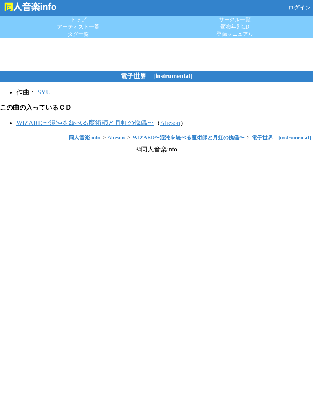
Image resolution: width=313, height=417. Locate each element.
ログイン (299, 7)
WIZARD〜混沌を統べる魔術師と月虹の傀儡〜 (85, 122)
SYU (44, 92)
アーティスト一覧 (78, 27)
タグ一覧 (78, 34)
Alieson (170, 122)
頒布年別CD (234, 27)
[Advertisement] (156, 54)
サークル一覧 (235, 19)
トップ (78, 19)
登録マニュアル (234, 34)
